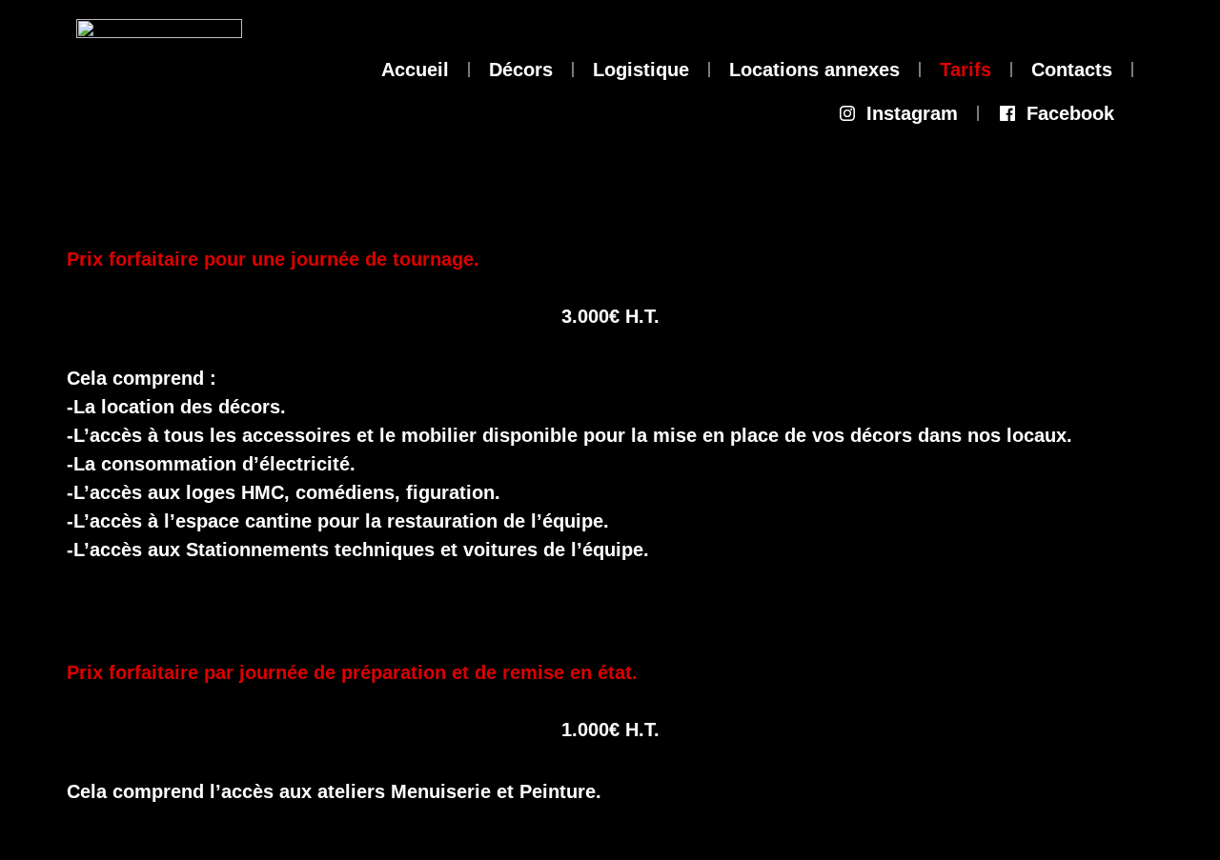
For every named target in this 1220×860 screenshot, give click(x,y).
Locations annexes (814, 69)
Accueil (415, 69)
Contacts (1071, 69)
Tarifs (965, 69)
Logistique (641, 69)
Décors (521, 69)
